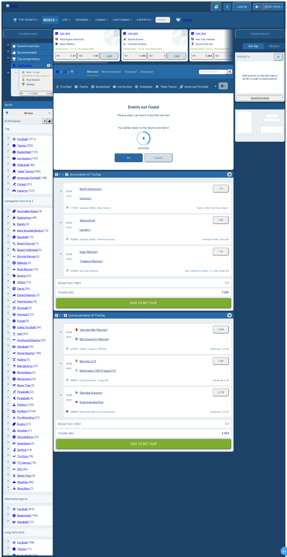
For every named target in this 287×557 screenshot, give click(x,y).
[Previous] (48, 65)
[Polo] (64, 72)
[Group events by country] (49, 121)
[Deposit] (227, 7)
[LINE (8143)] (57, 72)
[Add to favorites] (116, 33)
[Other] (223, 86)
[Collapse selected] (44, 121)
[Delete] (229, 174)
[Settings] (258, 7)
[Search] (230, 71)
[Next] (66, 174)
